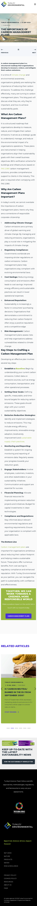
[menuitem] (8, 853)
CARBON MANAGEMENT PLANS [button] (18, 616)
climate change (18, 75)
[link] (18, 688)
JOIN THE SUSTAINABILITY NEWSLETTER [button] (18, 761)
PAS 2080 (5, 169)
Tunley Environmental (10, 22)
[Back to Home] (13, 4)
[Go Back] (18, 49)
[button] (2, 688)
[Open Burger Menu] (35, 4)
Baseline (20, 369)
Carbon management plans (13, 547)
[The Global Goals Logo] (11, 808)
